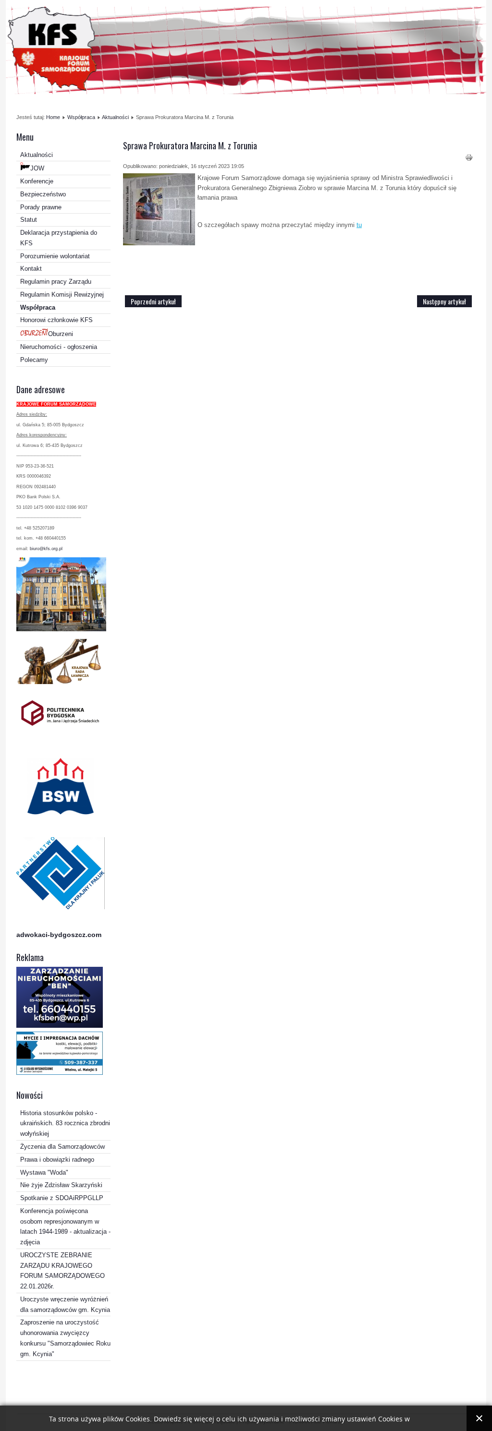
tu (359, 224)
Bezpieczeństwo (43, 194)
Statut (28, 219)
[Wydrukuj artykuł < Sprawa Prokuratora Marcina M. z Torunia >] (469, 159)
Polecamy (34, 359)
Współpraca (81, 117)
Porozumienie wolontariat (55, 256)
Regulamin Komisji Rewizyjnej (62, 294)
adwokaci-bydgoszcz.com (58, 934)
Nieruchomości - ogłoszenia (58, 346)
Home (53, 117)
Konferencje (36, 181)
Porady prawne (41, 207)
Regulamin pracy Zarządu (55, 281)
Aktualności (115, 117)
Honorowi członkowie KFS (56, 320)
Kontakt (31, 268)
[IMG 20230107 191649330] (159, 210)
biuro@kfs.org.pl (46, 548)
